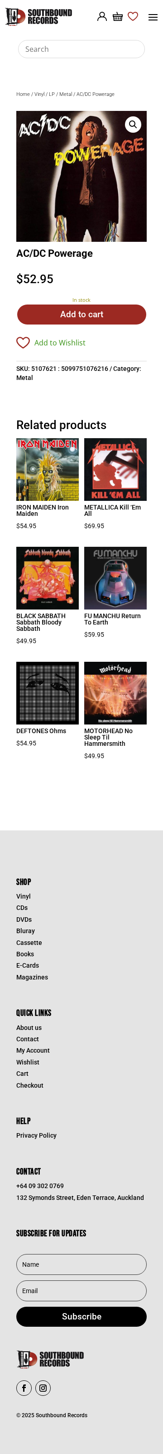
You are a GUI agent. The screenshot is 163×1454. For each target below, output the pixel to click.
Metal (65, 94)
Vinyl (39, 94)
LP (52, 94)
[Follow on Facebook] (24, 1388)
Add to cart (81, 314)
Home (23, 94)
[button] (133, 124)
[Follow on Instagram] (43, 1388)
